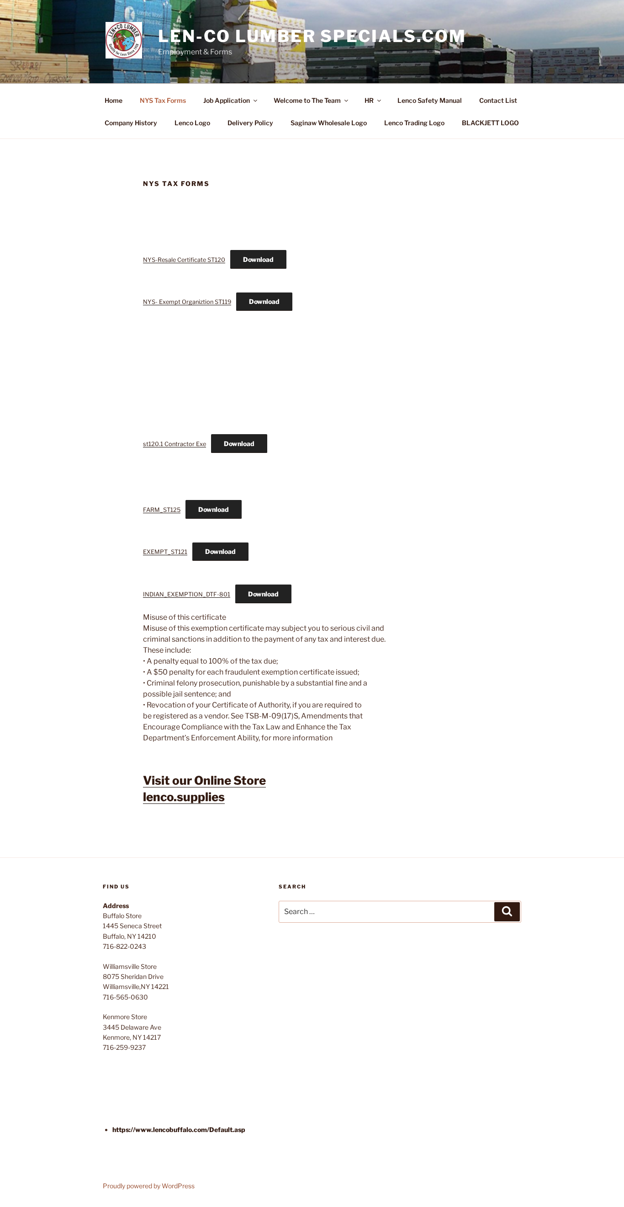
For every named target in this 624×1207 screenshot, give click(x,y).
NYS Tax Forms (163, 100)
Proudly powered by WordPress (149, 1186)
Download (258, 259)
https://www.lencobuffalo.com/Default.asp (178, 1129)
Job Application (226, 100)
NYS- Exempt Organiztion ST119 (187, 301)
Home (113, 100)
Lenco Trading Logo (414, 123)
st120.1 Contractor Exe (174, 444)
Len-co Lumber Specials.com (312, 36)
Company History (131, 123)
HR (369, 100)
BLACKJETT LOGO (490, 123)
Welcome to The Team (307, 100)
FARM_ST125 (161, 509)
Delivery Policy (250, 123)
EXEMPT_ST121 (165, 551)
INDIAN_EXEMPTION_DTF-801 (186, 594)
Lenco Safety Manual (429, 100)
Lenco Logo (192, 123)
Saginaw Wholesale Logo (329, 123)
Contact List (498, 100)
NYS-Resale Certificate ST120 (184, 259)
